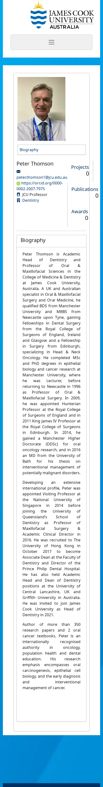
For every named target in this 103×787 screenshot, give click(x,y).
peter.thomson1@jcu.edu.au (42, 177)
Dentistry (30, 200)
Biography (29, 149)
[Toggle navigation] (51, 42)
